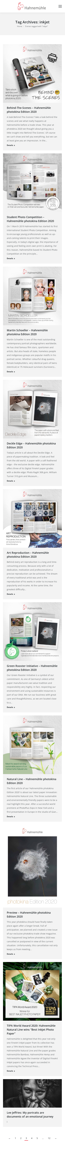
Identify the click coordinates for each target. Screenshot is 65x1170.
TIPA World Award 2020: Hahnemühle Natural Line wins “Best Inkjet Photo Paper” (31, 1029)
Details (10, 145)
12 (49, 1138)
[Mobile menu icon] (60, 6)
